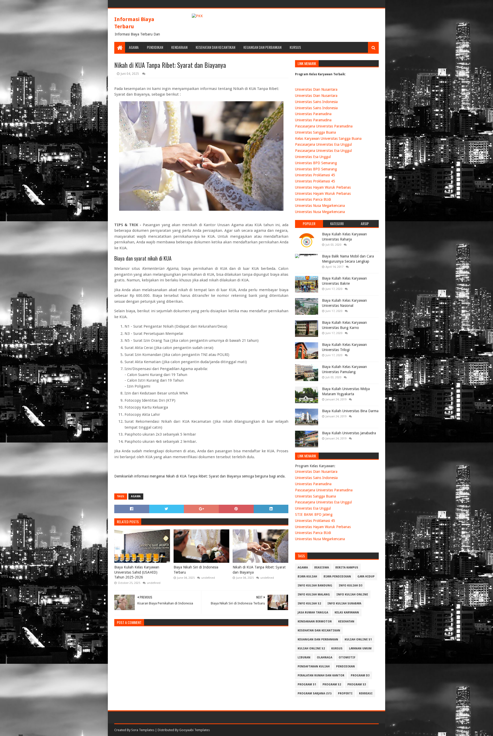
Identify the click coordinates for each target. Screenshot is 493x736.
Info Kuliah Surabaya (344, 603)
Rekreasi (366, 693)
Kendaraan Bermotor (315, 621)
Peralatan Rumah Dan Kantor (321, 675)
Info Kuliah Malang (314, 594)
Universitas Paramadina (313, 114)
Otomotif (347, 657)
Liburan (304, 657)
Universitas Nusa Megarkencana (320, 206)
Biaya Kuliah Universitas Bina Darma (350, 411)
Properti (345, 693)
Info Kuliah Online (352, 594)
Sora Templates (142, 730)
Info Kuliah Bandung (315, 585)
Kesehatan (346, 621)
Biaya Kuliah (307, 576)
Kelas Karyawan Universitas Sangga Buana (328, 138)
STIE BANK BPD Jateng (314, 514)
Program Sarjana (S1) (314, 693)
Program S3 (356, 684)
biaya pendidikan (337, 576)
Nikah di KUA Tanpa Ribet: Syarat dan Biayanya (259, 569)
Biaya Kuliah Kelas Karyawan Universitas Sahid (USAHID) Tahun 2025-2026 (136, 572)
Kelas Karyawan (347, 612)
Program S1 (307, 684)
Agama (134, 47)
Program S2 (332, 684)
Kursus (295, 47)
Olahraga (324, 657)
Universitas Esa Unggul (313, 157)
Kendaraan (179, 47)
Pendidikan (155, 47)
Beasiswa (321, 567)
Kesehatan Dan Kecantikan (215, 47)
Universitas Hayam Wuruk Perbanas (323, 187)
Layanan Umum (360, 648)
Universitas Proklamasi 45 (315, 175)
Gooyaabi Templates (194, 730)
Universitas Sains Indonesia (316, 102)
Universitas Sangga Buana (315, 132)
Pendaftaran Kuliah (314, 666)
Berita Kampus (346, 567)
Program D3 (360, 675)
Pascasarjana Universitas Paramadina (324, 126)
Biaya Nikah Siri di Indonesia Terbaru (196, 569)
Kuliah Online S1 (358, 639)
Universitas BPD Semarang (316, 163)
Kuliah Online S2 (311, 648)
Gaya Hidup (366, 576)
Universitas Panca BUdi (313, 199)
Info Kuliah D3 (350, 585)
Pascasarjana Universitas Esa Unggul (323, 144)
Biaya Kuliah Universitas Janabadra (349, 433)
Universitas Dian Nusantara (316, 89)
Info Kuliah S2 (309, 603)
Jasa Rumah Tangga (313, 612)
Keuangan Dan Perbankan (262, 47)
